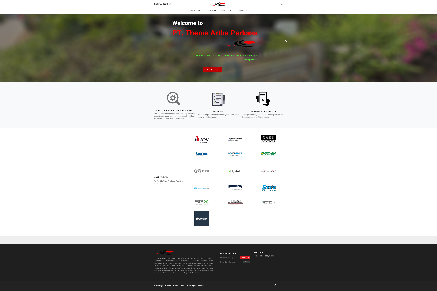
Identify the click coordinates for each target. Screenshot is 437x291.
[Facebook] (275, 285)
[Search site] (282, 4)
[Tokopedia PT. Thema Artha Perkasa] (281, 285)
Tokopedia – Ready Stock (264, 256)
